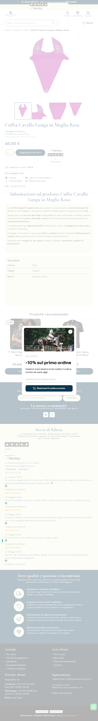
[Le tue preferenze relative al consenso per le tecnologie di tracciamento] (2, 540)
